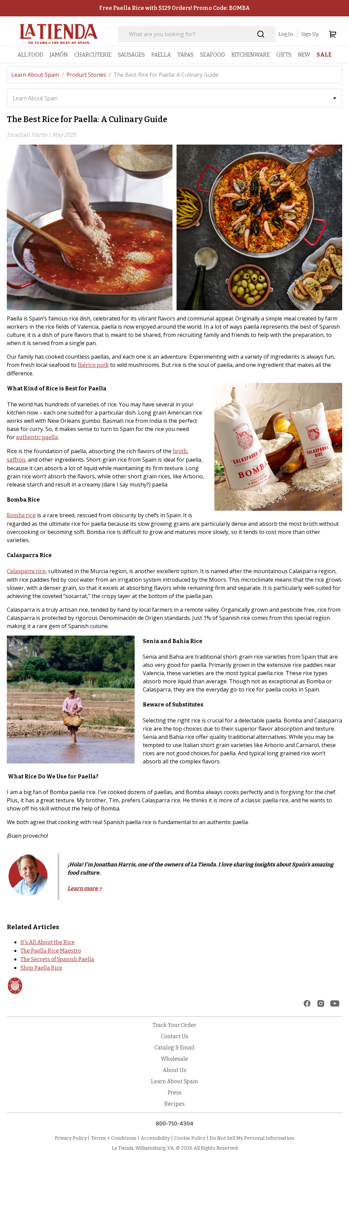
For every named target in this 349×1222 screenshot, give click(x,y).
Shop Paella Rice (41, 968)
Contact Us (174, 1036)
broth (180, 451)
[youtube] (334, 1003)
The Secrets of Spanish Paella (57, 959)
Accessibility (155, 1138)
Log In (285, 34)
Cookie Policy (189, 1138)
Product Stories (88, 74)
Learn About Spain (37, 74)
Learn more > (84, 888)
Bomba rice (21, 515)
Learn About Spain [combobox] (35, 98)
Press (175, 1092)
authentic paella (37, 437)
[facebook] (307, 1003)
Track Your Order (174, 1025)
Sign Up (310, 34)
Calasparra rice (26, 571)
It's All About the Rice (47, 942)
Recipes (174, 1104)
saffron (16, 460)
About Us (174, 1070)
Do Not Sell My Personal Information (252, 1138)
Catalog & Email (174, 1047)
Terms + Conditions (113, 1138)
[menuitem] (30, 54)
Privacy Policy (71, 1138)
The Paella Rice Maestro (50, 951)
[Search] (260, 34)
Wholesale (174, 1059)
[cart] (332, 34)
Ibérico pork (93, 365)
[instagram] (321, 1003)
